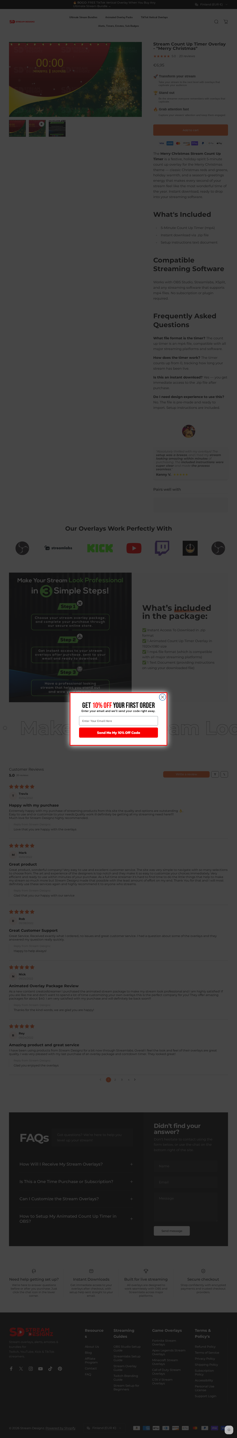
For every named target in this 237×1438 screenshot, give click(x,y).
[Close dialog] (162, 697)
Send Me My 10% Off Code (118, 732)
